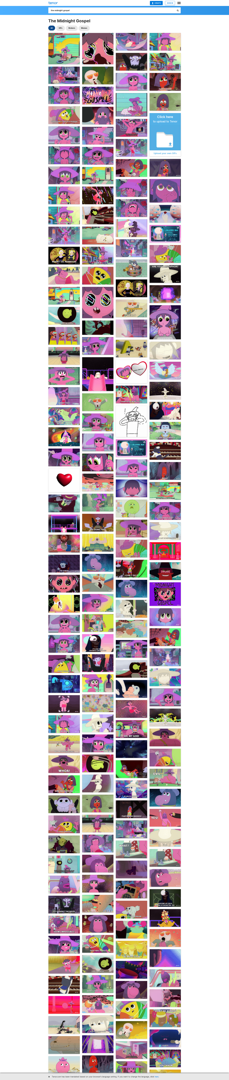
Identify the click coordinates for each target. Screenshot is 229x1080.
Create (157, 3)
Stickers (71, 28)
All (52, 28)
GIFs (60, 28)
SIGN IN (170, 3)
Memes (84, 28)
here (157, 1076)
